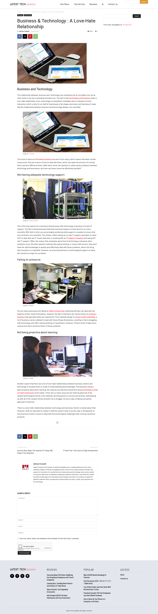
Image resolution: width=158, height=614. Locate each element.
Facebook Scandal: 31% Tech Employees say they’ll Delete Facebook (97, 594)
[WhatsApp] (35, 36)
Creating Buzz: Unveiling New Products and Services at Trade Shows (60, 584)
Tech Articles (28, 15)
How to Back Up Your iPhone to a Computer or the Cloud (94, 600)
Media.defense (33, 220)
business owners (44, 159)
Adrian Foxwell (24, 31)
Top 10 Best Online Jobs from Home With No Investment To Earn (97, 588)
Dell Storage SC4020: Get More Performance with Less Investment (58, 596)
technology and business (79, 98)
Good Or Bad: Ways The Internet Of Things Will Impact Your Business (35, 452)
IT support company (74, 238)
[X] (25, 36)
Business (26, 12)
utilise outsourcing (56, 311)
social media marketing (85, 317)
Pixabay (31, 154)
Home (19, 12)
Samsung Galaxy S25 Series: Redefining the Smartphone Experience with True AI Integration (60, 577)
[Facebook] (19, 36)
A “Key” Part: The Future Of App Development (80, 451)
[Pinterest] (30, 36)
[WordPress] (28, 576)
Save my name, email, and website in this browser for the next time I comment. (49, 538)
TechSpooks (127, 25)
